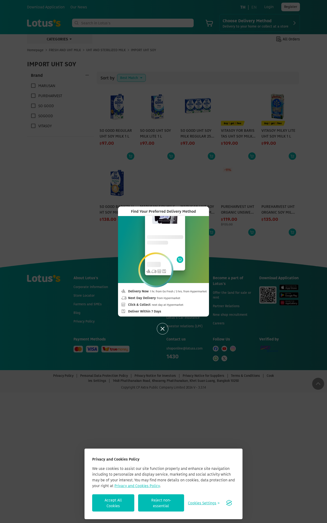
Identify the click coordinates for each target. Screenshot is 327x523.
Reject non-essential (161, 503)
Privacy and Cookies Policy (137, 486)
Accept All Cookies (113, 503)
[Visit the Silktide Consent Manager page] (229, 503)
